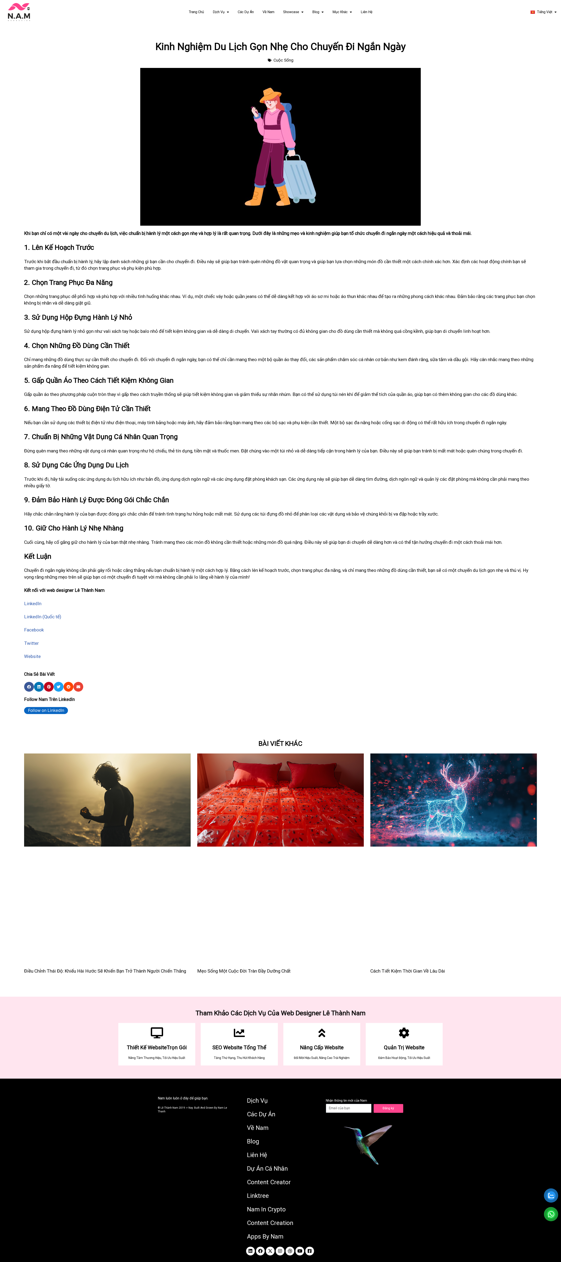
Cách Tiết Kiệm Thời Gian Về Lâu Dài (407, 971)
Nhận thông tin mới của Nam (346, 1100)
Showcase (291, 12)
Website (32, 656)
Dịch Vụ (219, 12)
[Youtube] (299, 1251)
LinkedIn (32, 603)
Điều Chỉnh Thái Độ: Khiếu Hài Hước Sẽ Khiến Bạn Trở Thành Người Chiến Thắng (105, 971)
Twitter (31, 643)
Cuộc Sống (283, 60)
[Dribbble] (290, 1251)
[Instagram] (280, 1251)
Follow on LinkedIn (46, 710)
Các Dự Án (246, 12)
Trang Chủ (196, 12)
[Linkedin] (250, 1251)
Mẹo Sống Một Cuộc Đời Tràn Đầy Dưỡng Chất (244, 971)
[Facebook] (260, 1251)
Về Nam (268, 12)
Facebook (34, 630)
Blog (315, 12)
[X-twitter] (270, 1251)
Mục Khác (340, 12)
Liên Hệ (366, 12)
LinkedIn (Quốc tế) (42, 616)
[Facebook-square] (309, 1251)
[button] (29, 687)
